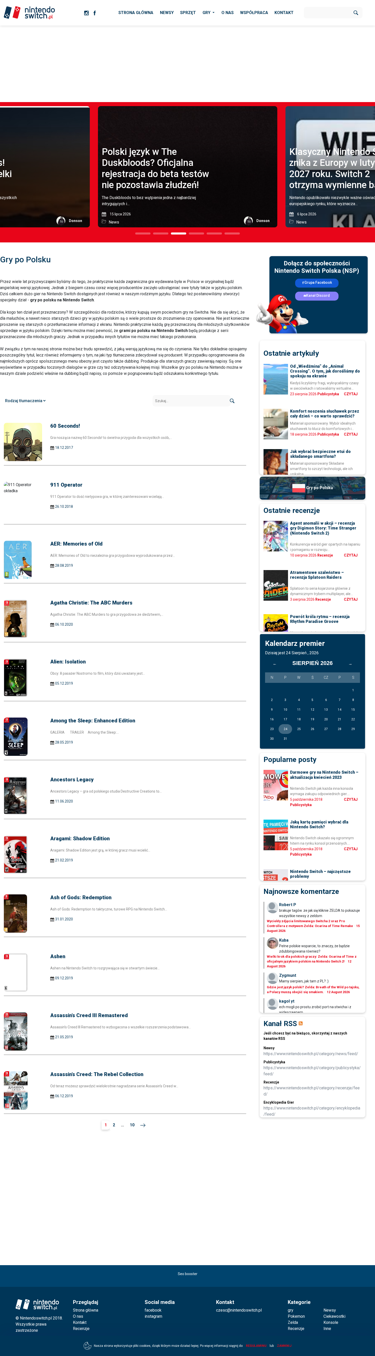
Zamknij (284, 1346)
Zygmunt (287, 975)
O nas (78, 1316)
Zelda (293, 1322)
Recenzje (325, 555)
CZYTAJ (351, 394)
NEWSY (167, 12)
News (114, 222)
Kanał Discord (318, 295)
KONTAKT (284, 12)
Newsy (329, 1310)
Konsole (330, 1322)
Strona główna (85, 1310)
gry (290, 1310)
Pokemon (296, 1316)
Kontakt (79, 1322)
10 (132, 1125)
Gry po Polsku (319, 487)
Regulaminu (256, 1346)
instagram (153, 1316)
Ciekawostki (334, 1316)
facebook (153, 1310)
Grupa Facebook (318, 282)
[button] (143, 233)
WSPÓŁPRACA (254, 12)
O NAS (227, 12)
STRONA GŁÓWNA (135, 12)
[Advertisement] (187, 64)
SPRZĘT (188, 12)
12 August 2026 (338, 992)
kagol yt (286, 1001)
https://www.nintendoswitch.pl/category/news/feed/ (311, 1053)
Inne (327, 1328)
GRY (207, 12)
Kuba (284, 940)
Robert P (287, 904)
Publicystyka (328, 394)
